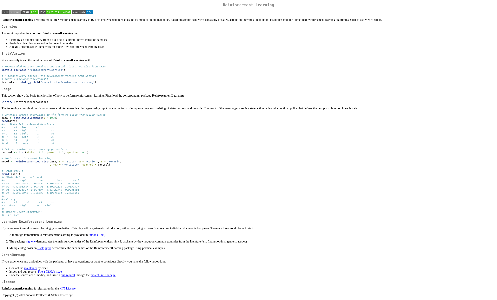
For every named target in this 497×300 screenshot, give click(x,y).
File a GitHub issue (50, 271)
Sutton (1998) (97, 234)
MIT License (68, 288)
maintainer (30, 268)
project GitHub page (103, 275)
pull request (68, 275)
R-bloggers (44, 248)
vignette (31, 241)
